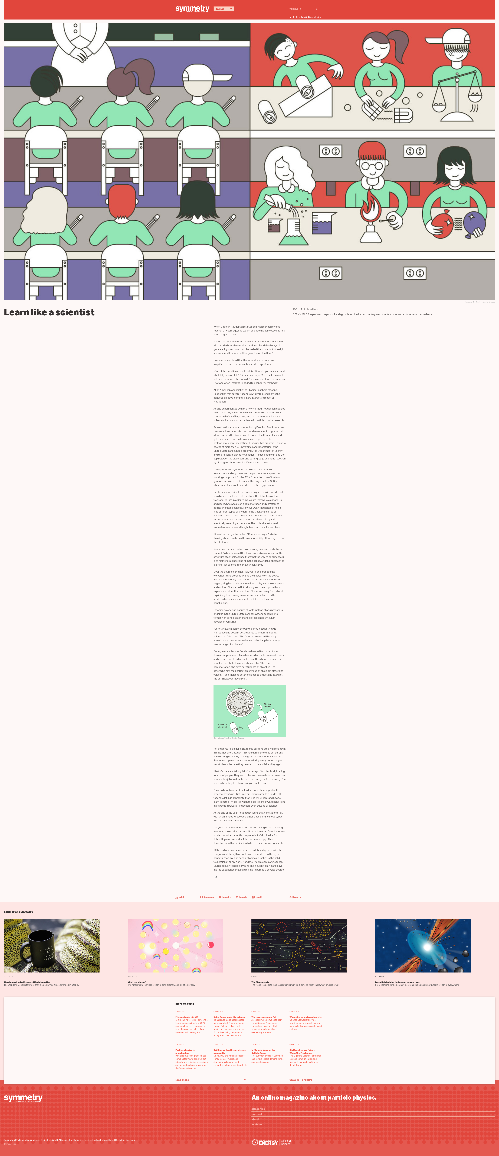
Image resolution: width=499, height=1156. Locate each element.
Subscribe (258, 1108)
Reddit (258, 897)
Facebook (209, 897)
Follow (294, 8)
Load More (182, 1079)
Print (181, 897)
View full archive (301, 1079)
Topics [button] (220, 9)
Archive (256, 1124)
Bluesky (226, 897)
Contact (256, 1114)
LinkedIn (243, 897)
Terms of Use (10, 1144)
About (255, 1119)
